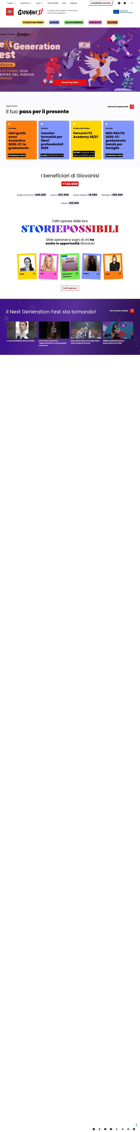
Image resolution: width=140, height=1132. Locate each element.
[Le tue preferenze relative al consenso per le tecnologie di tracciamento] (136, 1125)
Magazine (73, 3)
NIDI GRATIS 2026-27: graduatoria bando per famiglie (116, 140)
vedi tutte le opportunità (117, 106)
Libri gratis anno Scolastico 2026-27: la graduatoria (19, 140)
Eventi (38, 3)
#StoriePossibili (53, 3)
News (64, 3)
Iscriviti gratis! (70, 82)
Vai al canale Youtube (119, 311)
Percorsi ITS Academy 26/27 (85, 135)
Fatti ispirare (71, 289)
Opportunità (24, 3)
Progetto (10, 3)
